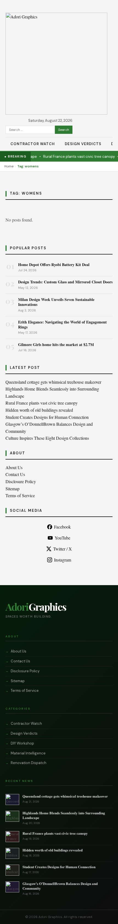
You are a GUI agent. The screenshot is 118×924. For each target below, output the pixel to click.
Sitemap (12, 488)
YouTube (62, 538)
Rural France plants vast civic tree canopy (75, 156)
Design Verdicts (83, 144)
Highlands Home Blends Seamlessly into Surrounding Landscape (64, 815)
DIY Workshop (22, 743)
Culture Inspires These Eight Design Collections (47, 438)
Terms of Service (20, 495)
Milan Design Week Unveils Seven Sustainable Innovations (56, 302)
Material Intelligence (28, 753)
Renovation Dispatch (28, 762)
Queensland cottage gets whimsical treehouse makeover (53, 382)
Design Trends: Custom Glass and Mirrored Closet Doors (65, 282)
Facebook (62, 527)
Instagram (62, 560)
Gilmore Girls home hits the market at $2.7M (56, 344)
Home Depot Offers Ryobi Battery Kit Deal (53, 264)
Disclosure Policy (20, 481)
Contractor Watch (32, 144)
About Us (14, 467)
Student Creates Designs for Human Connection (47, 417)
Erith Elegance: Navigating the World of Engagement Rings (62, 324)
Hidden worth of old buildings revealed (39, 410)
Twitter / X (62, 549)
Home (8, 166)
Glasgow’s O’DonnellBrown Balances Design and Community (60, 886)
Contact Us (15, 474)
